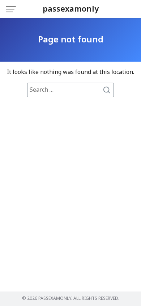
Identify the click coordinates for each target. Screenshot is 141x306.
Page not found (70, 39)
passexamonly (71, 9)
